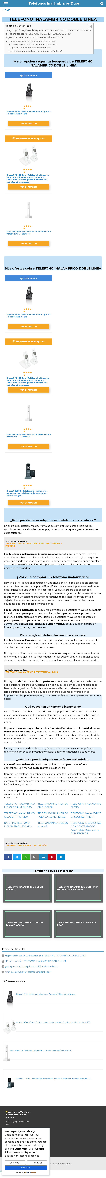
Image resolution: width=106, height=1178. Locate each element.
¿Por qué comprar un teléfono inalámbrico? (31, 41)
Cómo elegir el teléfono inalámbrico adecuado (34, 44)
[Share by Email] (35, 857)
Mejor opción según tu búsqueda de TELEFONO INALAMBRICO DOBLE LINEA (49, 30)
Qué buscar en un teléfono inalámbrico (30, 47)
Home (6, 10)
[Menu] (6, 3)
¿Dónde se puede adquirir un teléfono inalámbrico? (36, 51)
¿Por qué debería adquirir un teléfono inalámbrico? (35, 37)
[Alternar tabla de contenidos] (88, 26)
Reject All (37, 1163)
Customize (15, 1163)
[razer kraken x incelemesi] (53, 1171)
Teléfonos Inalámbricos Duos (54, 3)
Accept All (26, 1167)
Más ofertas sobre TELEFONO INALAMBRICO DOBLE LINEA (39, 34)
